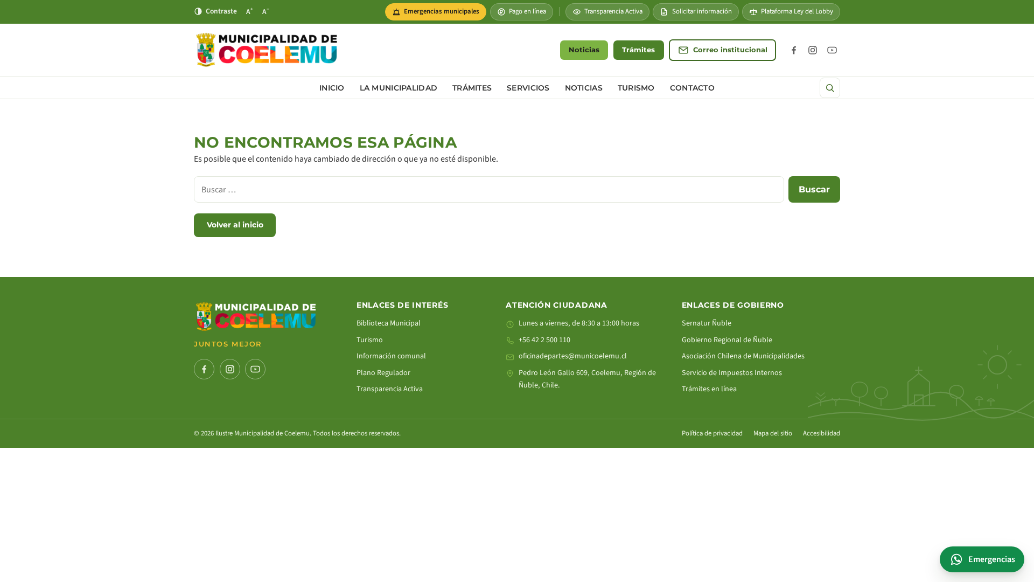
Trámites (638, 50)
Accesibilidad (821, 433)
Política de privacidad (712, 433)
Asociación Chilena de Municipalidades (743, 356)
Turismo (636, 88)
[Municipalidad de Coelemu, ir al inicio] (266, 49)
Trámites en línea (709, 389)
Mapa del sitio (772, 433)
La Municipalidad (398, 88)
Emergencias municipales (439, 13)
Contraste (221, 11)
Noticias (584, 50)
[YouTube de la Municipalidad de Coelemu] (832, 50)
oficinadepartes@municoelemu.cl (573, 356)
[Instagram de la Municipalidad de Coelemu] (813, 50)
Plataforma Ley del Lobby (797, 11)
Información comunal (391, 356)
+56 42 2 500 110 (544, 340)
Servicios (528, 88)
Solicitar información (702, 11)
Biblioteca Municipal (389, 323)
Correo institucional (730, 50)
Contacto (692, 88)
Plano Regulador (383, 373)
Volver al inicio (235, 225)
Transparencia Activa (613, 11)
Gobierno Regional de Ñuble (727, 340)
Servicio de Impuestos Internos (732, 373)
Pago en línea (527, 11)
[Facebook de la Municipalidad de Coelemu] (794, 50)
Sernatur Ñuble (706, 323)
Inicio (332, 88)
